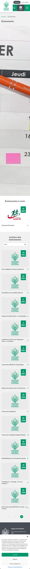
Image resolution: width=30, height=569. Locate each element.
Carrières (17, 2)
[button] (27, 536)
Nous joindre (25, 2)
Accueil (3, 16)
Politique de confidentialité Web (15, 567)
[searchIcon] (14, 8)
